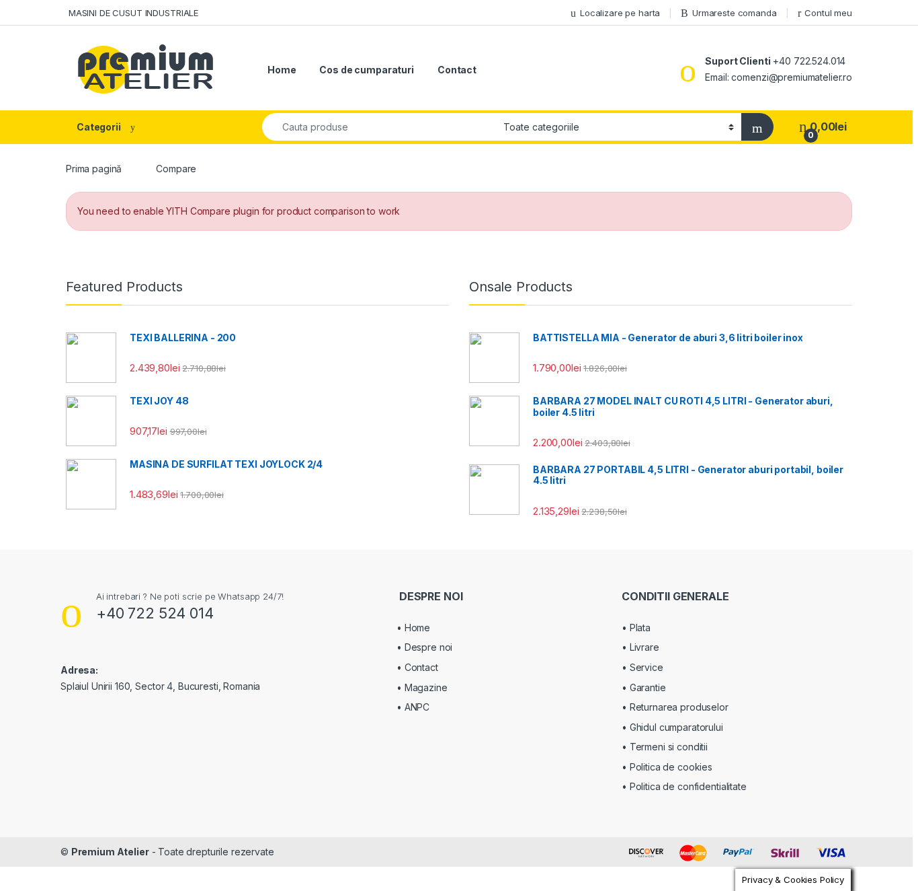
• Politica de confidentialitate (684, 786)
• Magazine (422, 687)
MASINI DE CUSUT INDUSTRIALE (132, 12)
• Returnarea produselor (675, 707)
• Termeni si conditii (665, 746)
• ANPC (413, 707)
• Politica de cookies (667, 767)
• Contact (417, 667)
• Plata (636, 627)
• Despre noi (424, 647)
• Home (413, 627)
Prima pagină (94, 168)
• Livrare (640, 647)
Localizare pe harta (620, 12)
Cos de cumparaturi (366, 69)
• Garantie (644, 687)
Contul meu (828, 12)
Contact (456, 69)
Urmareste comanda (734, 12)
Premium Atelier (110, 851)
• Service (642, 667)
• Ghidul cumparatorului (672, 727)
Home (281, 69)
